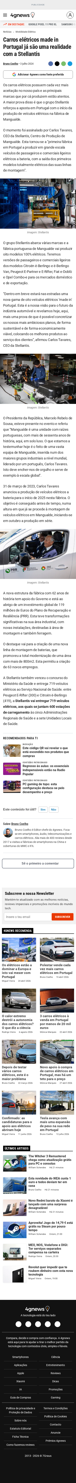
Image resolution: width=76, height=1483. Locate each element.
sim (43, 809)
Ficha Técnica (20, 1436)
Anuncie (55, 1432)
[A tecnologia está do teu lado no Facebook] (18, 1324)
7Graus (46, 1455)
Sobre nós (20, 1420)
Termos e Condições (55, 1408)
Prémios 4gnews (56, 1440)
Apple (20, 1373)
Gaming (55, 1397)
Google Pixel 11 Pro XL (42, 24)
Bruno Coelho (10, 63)
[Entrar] (70, 15)
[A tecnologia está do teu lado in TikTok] (48, 1324)
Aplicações (20, 1365)
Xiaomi (20, 1381)
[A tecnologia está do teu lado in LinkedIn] (57, 1324)
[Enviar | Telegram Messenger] (70, 63)
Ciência (55, 1357)
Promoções (56, 1389)
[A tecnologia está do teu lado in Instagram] (28, 1324)
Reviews (56, 1373)
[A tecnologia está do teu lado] (23, 15)
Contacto (55, 1424)
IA (20, 1389)
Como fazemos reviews (20, 1444)
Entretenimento (55, 1365)
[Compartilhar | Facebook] (50, 63)
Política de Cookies (55, 1416)
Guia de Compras (20, 1397)
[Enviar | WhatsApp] (63, 63)
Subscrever (62, 916)
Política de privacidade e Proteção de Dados (20, 1410)
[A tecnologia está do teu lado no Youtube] (38, 1324)
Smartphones (20, 1357)
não (53, 809)
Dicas (55, 1381)
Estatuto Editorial (20, 1428)
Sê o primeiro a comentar (40, 863)
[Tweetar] (57, 63)
